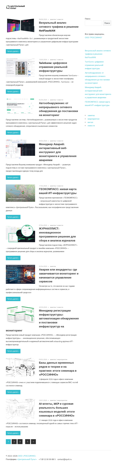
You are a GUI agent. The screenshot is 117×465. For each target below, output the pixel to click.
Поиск (87, 18)
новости (60, 19)
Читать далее (12, 51)
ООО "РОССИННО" (93, 37)
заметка (53, 19)
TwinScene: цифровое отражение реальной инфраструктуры (53, 67)
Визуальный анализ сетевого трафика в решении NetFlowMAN (58, 26)
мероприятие (62, 359)
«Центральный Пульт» (27, 459)
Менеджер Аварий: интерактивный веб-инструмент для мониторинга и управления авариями (57, 152)
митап (90, 122)
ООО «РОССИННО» (27, 455)
